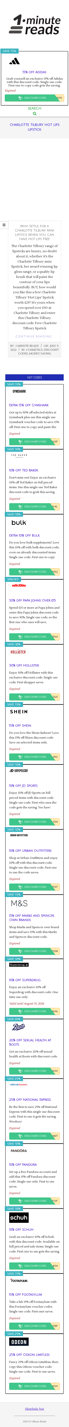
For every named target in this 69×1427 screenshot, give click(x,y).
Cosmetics (34, 350)
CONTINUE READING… (34, 336)
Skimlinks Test (34, 1409)
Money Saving (40, 353)
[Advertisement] (34, 179)
